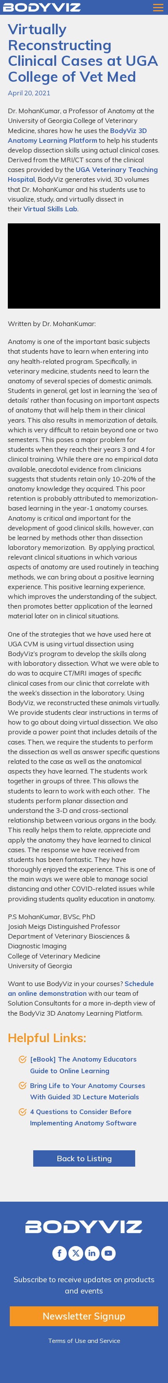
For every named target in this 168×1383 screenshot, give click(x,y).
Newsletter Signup (84, 1316)
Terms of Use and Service (84, 1340)
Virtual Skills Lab (50, 209)
